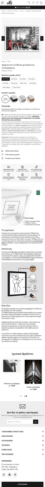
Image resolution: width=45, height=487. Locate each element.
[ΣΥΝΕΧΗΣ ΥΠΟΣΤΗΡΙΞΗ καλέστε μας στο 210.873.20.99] (22, 174)
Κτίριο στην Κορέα (33, 387)
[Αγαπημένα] (37, 2)
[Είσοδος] (33, 2)
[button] (2, 2)
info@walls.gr (13, 467)
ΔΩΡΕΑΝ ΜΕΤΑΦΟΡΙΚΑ (8, 169)
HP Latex (14, 252)
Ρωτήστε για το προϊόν (12, 158)
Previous (3, 38)
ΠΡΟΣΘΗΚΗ (23, 484)
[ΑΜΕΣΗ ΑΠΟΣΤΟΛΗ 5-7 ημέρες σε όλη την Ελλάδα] (22, 167)
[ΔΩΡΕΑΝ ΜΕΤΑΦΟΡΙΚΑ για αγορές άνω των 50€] (8, 167)
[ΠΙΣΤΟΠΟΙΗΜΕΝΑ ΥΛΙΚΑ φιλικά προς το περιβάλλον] (36, 174)
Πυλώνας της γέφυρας (12, 383)
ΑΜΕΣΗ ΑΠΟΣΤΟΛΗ (22, 169)
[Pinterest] (15, 474)
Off (27, 7)
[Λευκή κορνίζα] (22, 99)
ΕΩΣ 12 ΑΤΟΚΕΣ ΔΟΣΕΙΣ (36, 169)
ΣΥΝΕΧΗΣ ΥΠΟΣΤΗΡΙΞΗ (22, 177)
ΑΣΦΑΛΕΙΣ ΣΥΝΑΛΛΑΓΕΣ (8, 177)
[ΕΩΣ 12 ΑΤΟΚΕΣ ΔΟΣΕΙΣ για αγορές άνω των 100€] (36, 167)
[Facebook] (4, 474)
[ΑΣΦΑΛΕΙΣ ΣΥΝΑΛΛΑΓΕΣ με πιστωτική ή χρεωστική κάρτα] (8, 174)
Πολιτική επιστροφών (12, 154)
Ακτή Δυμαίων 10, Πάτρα (11, 464)
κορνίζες (29, 309)
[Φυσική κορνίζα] (31, 99)
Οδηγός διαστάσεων (12, 151)
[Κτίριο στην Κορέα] (33, 372)
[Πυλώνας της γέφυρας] (11, 366)
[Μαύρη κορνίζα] (14, 99)
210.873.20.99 (22, 179)
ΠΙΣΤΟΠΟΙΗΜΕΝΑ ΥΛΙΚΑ (36, 177)
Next (41, 38)
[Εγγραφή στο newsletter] (35, 422)
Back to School (23, 7)
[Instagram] (9, 474)
